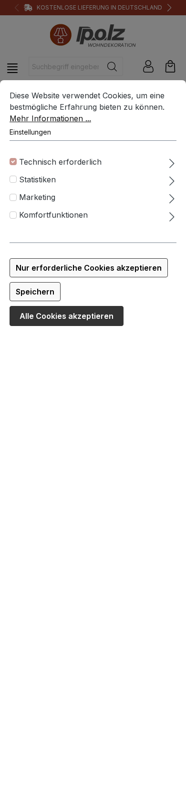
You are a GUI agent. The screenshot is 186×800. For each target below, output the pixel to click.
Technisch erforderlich (60, 162)
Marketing (37, 197)
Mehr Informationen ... (50, 118)
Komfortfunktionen (53, 215)
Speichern (35, 291)
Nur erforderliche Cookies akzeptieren (89, 268)
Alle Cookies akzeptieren (67, 316)
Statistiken (37, 179)
